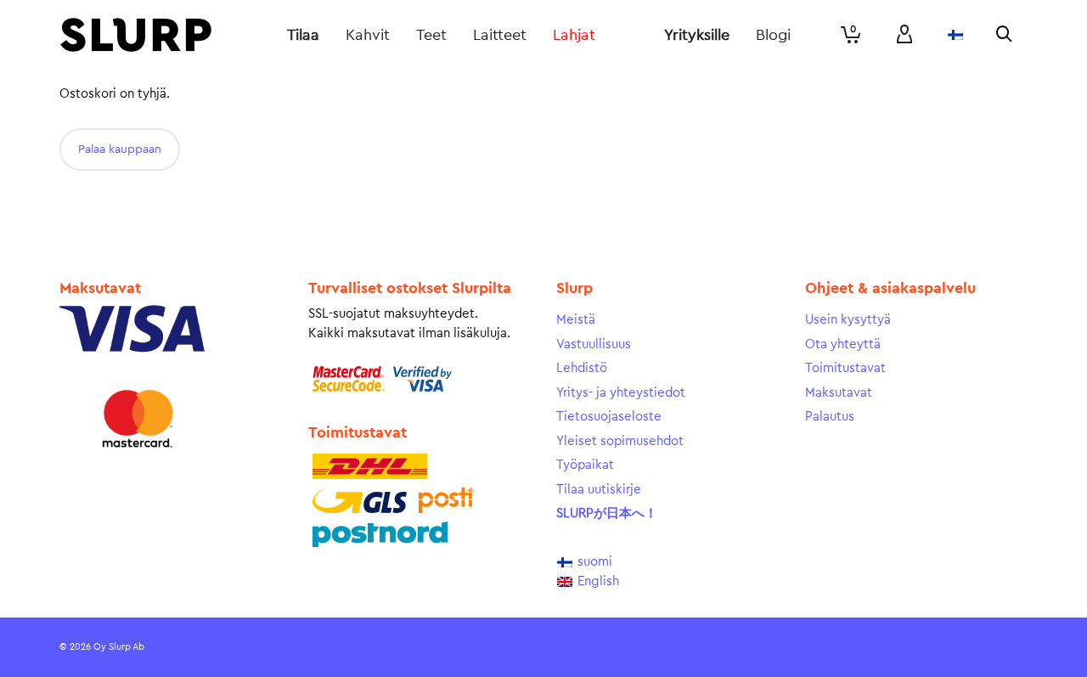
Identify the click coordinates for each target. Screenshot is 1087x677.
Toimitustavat (845, 368)
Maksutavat (838, 392)
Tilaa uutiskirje (598, 489)
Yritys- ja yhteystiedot (620, 392)
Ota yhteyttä (843, 344)
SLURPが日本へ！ (606, 513)
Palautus (829, 416)
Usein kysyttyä (848, 319)
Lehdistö (581, 368)
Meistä (575, 319)
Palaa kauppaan (119, 149)
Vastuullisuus (593, 344)
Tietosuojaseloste (609, 416)
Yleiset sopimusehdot (620, 441)
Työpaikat (585, 465)
